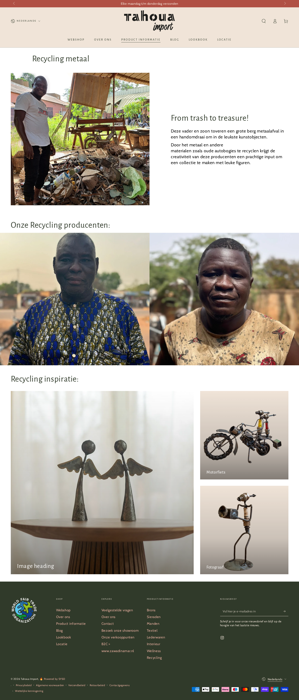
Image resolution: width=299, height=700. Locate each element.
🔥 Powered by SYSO (52, 678)
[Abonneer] (285, 611)
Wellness (154, 651)
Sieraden (154, 617)
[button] (263, 21)
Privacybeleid (24, 685)
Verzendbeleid (76, 685)
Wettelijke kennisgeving (29, 690)
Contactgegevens (119, 685)
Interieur (153, 644)
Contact (107, 624)
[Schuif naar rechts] (284, 3)
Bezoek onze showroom (120, 630)
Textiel (152, 630)
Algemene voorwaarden (50, 685)
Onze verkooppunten (117, 637)
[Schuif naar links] (14, 3)
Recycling (154, 658)
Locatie (62, 644)
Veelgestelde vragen (117, 610)
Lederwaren (156, 637)
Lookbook (63, 637)
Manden (153, 624)
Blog (59, 630)
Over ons (63, 617)
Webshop (63, 610)
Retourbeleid (97, 685)
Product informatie (71, 624)
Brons (151, 610)
